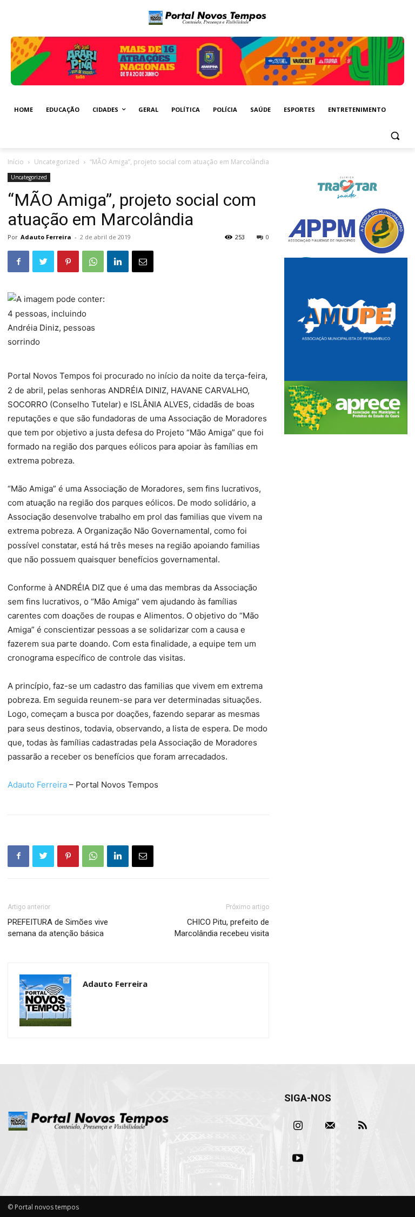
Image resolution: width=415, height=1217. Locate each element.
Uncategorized (56, 161)
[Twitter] (43, 261)
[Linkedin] (118, 261)
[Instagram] (297, 1125)
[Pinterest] (68, 261)
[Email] (142, 261)
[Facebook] (18, 261)
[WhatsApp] (93, 261)
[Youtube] (297, 1158)
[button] (394, 136)
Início (16, 161)
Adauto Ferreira (46, 237)
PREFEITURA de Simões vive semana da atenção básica (58, 927)
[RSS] (362, 1125)
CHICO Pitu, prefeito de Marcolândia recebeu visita (222, 927)
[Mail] (330, 1125)
